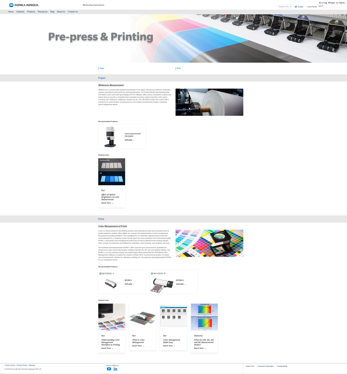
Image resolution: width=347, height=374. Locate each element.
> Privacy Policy (21, 365)
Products (31, 11)
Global (300, 7)
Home (11, 11)
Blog (52, 11)
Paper (102, 68)
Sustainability (282, 366)
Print (179, 68)
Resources (43, 11)
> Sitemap (31, 365)
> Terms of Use (9, 365)
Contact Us (73, 11)
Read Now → (107, 203)
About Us (61, 11)
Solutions (20, 11)
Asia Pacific (312, 7)
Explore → (129, 140)
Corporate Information (266, 366)
